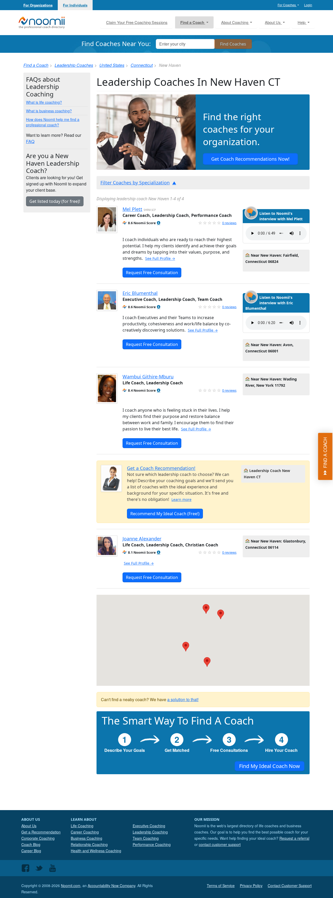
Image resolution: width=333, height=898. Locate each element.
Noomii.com (70, 885)
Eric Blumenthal (140, 293)
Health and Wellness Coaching (96, 850)
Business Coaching (86, 838)
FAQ (30, 141)
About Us (28, 825)
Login (308, 5)
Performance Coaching (152, 844)
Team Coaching (146, 838)
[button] (158, 223)
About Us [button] (273, 22)
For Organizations (38, 5)
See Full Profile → (160, 258)
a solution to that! (182, 699)
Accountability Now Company (111, 885)
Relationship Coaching (89, 844)
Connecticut (142, 65)
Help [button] (302, 22)
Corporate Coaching (38, 838)
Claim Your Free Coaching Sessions (137, 22)
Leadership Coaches (74, 65)
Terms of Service (221, 885)
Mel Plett (132, 209)
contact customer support (220, 844)
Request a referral (294, 838)
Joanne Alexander (142, 538)
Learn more (181, 499)
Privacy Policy (251, 885)
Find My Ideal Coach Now (269, 766)
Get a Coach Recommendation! (161, 468)
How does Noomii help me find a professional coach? (52, 122)
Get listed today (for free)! (54, 201)
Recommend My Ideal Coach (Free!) (165, 513)
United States (111, 65)
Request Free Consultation (152, 272)
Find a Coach (35, 65)
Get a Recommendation (41, 832)
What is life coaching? (44, 102)
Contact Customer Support (290, 885)
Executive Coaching (149, 825)
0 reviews (229, 223)
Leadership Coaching (150, 832)
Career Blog (31, 850)
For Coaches (287, 5)
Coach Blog (30, 844)
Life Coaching (82, 825)
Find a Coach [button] (192, 22)
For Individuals (75, 5)
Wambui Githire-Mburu (148, 376)
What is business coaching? (49, 110)
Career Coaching (85, 832)
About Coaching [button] (235, 22)
